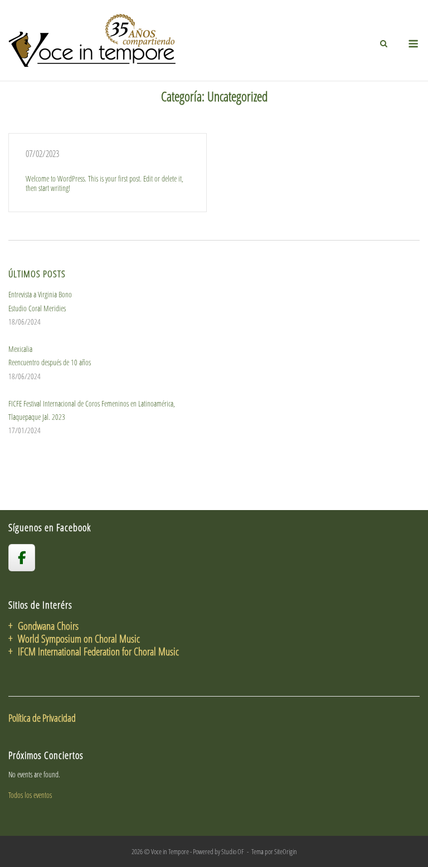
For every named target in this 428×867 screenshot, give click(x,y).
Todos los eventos (30, 795)
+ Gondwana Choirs (43, 626)
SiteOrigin (285, 851)
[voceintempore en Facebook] (21, 557)
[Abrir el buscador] (383, 43)
